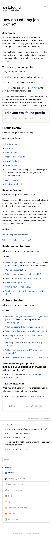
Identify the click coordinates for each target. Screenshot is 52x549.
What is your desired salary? (18, 287)
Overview (36, 88)
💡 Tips (8, 502)
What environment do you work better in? (24, 327)
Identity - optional (13, 184)
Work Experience (13, 165)
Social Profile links (14, 161)
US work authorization (15, 270)
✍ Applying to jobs (13, 490)
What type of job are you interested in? (23, 274)
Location (9, 148)
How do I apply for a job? (33, 396)
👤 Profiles (10, 473)
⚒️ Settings (10, 496)
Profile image (11, 144)
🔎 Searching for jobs (14, 484)
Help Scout (35, 534)
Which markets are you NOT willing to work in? (26, 357)
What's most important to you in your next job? (27, 331)
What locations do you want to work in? (23, 278)
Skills (8, 169)
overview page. (12, 323)
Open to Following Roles (16, 157)
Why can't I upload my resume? (16, 240)
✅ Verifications (12, 519)
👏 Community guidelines (16, 508)
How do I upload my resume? (15, 234)
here (9, 132)
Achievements (11, 180)
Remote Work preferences (17, 282)
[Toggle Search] (47, 459)
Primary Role (11, 152)
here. (33, 82)
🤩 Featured (10, 513)
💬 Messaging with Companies (18, 478)
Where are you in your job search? (21, 262)
